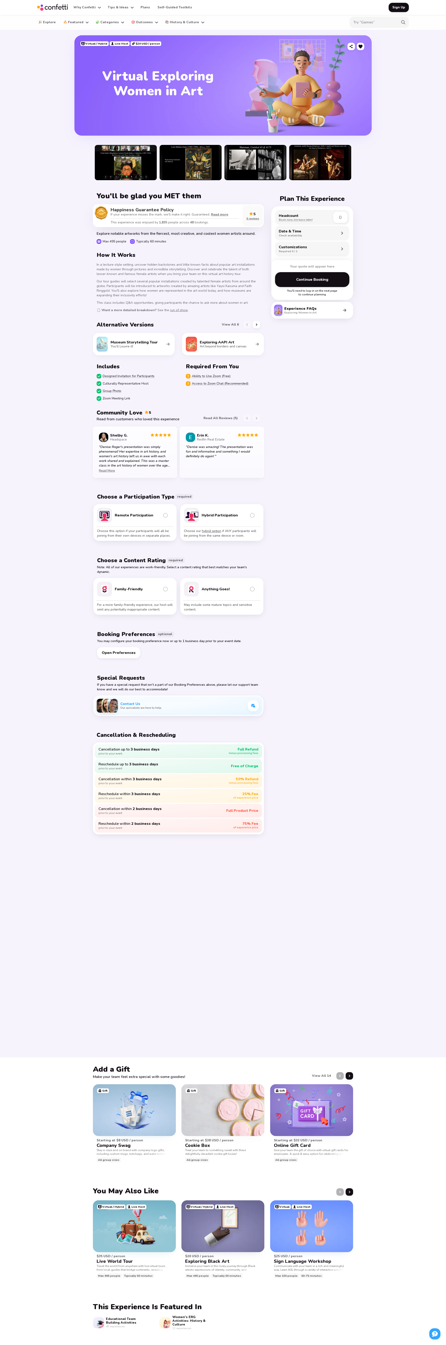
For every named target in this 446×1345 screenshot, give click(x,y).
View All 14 (321, 1076)
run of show (179, 310)
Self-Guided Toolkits (174, 7)
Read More (107, 470)
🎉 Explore (47, 22)
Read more (219, 214)
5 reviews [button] (252, 218)
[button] (87, 7)
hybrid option (211, 531)
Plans (145, 7)
